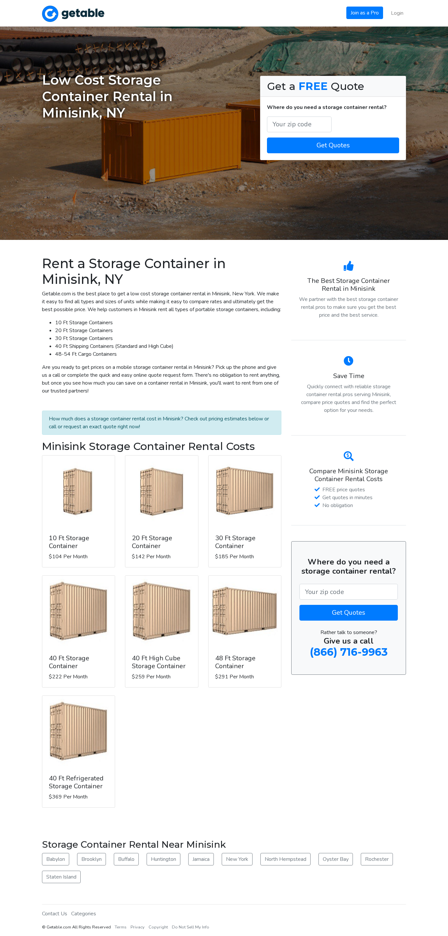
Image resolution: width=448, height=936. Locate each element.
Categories (83, 913)
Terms (121, 927)
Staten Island (61, 877)
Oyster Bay (336, 859)
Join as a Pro (365, 12)
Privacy (138, 927)
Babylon (55, 859)
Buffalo (126, 859)
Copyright (158, 927)
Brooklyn (91, 859)
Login (397, 13)
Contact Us (54, 913)
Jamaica (201, 859)
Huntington (163, 859)
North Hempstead (285, 859)
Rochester (377, 859)
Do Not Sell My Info (190, 927)
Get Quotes (333, 145)
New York (237, 859)
